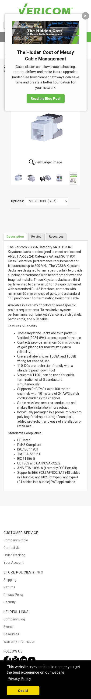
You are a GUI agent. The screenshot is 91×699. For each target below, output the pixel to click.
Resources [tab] (56, 236)
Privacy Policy (14, 594)
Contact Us (12, 548)
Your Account (14, 562)
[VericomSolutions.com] (46, 9)
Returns (9, 587)
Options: (17, 201)
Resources (11, 634)
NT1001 (36, 375)
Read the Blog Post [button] (45, 98)
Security (10, 602)
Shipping (10, 580)
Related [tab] (36, 236)
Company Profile (16, 540)
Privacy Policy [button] (19, 679)
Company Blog (14, 619)
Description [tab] (15, 236)
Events (9, 627)
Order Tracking (14, 555)
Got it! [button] (23, 690)
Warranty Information (19, 641)
